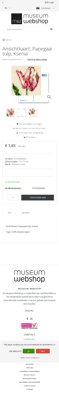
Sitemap (29, 389)
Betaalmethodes (29, 378)
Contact (29, 334)
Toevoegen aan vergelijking (31, 132)
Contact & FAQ (29, 386)
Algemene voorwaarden (29, 371)
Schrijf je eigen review (37, 59)
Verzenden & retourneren (29, 382)
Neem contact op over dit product (31, 128)
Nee (43, 351)
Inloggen (29, 364)
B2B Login (49, 2)
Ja (29, 351)
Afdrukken (30, 137)
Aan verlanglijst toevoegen (30, 124)
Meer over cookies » (30, 357)
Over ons (29, 368)
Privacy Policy (29, 375)
